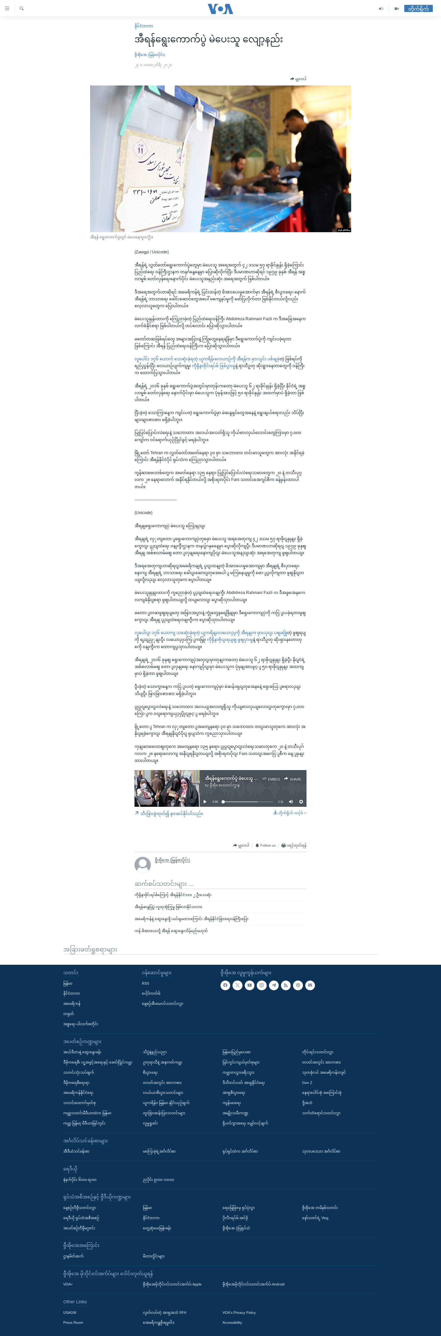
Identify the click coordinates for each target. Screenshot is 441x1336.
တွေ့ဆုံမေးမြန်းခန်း (157, 1228)
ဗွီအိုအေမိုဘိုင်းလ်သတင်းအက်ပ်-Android (254, 1284)
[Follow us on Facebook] (225, 985)
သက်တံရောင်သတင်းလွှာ (321, 1113)
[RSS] (286, 985)
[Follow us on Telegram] (274, 985)
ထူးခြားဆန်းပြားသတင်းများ (164, 1113)
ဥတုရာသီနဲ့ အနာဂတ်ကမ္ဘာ (162, 1062)
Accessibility (232, 1323)
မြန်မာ (67, 983)
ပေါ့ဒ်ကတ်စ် (151, 993)
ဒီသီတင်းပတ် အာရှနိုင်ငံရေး (244, 1083)
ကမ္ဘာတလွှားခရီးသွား (238, 1072)
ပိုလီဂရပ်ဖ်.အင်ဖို (235, 1218)
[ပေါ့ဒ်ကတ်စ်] (298, 985)
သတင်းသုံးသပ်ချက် (78, 1072)
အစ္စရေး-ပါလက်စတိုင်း (80, 1024)
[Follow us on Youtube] (249, 985)
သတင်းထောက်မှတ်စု (79, 1103)
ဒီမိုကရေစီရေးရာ (76, 1083)
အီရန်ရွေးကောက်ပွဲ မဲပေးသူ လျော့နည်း (238, 778)
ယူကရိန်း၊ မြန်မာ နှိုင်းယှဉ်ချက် (166, 1103)
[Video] (396, 9)
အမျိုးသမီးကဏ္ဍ (235, 1113)
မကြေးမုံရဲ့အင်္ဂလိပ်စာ (159, 1151)
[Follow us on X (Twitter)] (237, 985)
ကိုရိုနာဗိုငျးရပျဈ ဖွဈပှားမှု (230, 639)
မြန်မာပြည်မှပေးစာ (237, 1052)
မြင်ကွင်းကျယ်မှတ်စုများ (241, 1062)
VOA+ (68, 1284)
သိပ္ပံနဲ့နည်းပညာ (155, 1052)
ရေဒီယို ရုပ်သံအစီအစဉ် (81, 1218)
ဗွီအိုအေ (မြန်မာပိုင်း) (149, 55)
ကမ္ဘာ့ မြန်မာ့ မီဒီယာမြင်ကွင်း (84, 1123)
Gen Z (307, 1083)
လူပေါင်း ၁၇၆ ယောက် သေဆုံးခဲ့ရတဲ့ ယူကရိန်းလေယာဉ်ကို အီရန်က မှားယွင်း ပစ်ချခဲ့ (207, 359)
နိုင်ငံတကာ (143, 26)
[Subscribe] (310, 985)
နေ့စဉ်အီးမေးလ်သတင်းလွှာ (162, 1003)
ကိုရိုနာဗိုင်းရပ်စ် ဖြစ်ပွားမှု (213, 366)
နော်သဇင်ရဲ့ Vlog (315, 1218)
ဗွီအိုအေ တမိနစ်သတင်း (320, 1208)
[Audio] (381, 9)
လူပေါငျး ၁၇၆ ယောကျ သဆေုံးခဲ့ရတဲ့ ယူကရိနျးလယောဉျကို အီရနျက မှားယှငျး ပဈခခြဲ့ (210, 632)
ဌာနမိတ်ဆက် (73, 1256)
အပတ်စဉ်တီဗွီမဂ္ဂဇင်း (79, 1228)
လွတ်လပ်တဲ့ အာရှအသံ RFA (164, 1312)
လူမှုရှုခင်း (150, 1123)
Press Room (73, 1323)
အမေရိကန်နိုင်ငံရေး (78, 1093)
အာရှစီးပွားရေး (234, 1093)
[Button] (298, 79)
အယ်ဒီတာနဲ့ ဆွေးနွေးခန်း (82, 1052)
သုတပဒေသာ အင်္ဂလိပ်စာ (321, 1151)
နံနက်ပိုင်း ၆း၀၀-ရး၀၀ (79, 1180)
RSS (145, 983)
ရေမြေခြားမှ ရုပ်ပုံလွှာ (239, 1208)
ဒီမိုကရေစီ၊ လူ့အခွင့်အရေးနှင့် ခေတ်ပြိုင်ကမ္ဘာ (97, 1062)
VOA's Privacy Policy (239, 1312)
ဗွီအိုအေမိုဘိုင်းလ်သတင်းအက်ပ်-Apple (172, 1284)
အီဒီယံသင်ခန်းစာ (76, 1151)
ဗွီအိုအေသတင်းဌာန (225, 785)
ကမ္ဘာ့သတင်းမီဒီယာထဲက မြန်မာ (87, 1113)
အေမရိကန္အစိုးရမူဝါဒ (158, 1323)
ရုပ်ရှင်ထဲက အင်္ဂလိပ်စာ (240, 1151)
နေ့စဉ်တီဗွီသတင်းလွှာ (79, 1208)
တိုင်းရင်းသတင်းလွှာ (317, 1052)
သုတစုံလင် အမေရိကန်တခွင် (324, 1072)
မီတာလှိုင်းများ (154, 1256)
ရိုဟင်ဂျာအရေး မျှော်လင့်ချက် (245, 1123)
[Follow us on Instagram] (261, 985)
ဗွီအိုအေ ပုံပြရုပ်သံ (236, 1228)
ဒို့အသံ (307, 1103)
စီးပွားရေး (150, 1072)
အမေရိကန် (71, 1003)
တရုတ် (68, 1014)
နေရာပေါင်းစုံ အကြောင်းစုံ (321, 1093)
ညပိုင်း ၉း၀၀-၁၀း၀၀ (158, 1180)
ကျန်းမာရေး (232, 1103)
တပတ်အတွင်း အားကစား (162, 1083)
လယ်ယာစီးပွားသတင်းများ (163, 1093)
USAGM (69, 1312)
